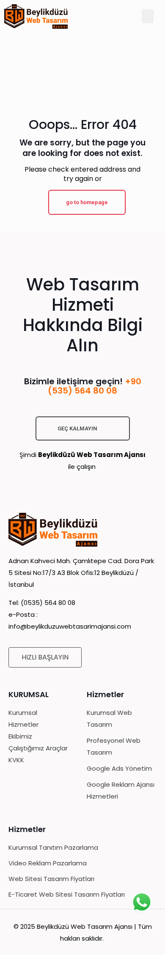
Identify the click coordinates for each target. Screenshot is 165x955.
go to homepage (87, 202)
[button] (148, 16)
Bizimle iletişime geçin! (82, 386)
